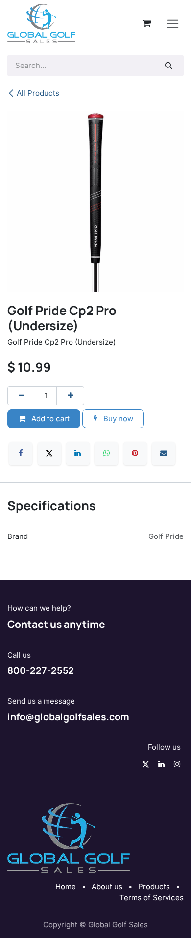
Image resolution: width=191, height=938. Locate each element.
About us (107, 886)
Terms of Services (151, 897)
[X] (49, 453)
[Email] (163, 453)
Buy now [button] (117, 418)
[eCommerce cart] (147, 23)
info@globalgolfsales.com (68, 716)
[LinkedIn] (78, 453)
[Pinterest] (135, 453)
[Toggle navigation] (173, 23)
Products (154, 886)
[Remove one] (21, 395)
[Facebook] (20, 453)
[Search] (169, 65)
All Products (38, 93)
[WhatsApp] (106, 453)
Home (65, 886)
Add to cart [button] (49, 418)
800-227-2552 (40, 670)
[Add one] (70, 395)
